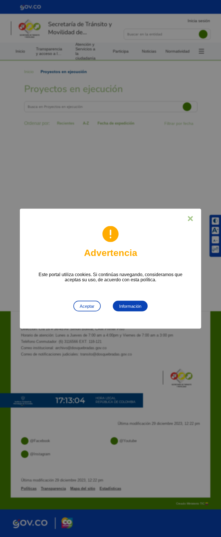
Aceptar (87, 305)
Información (130, 305)
